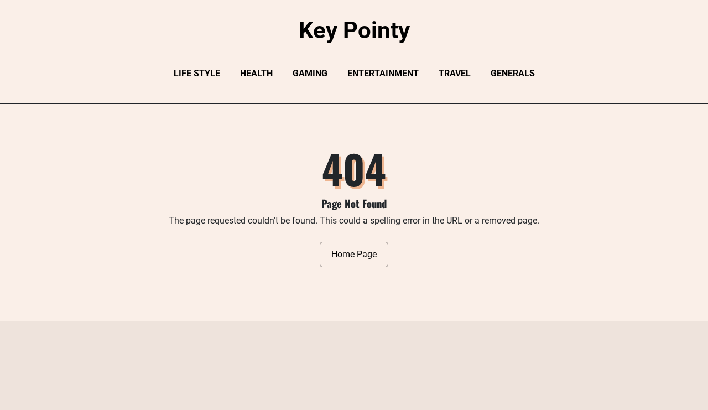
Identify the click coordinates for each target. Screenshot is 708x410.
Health (256, 73)
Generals (513, 73)
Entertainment (383, 73)
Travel (455, 73)
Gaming (310, 73)
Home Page (354, 254)
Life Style (197, 73)
